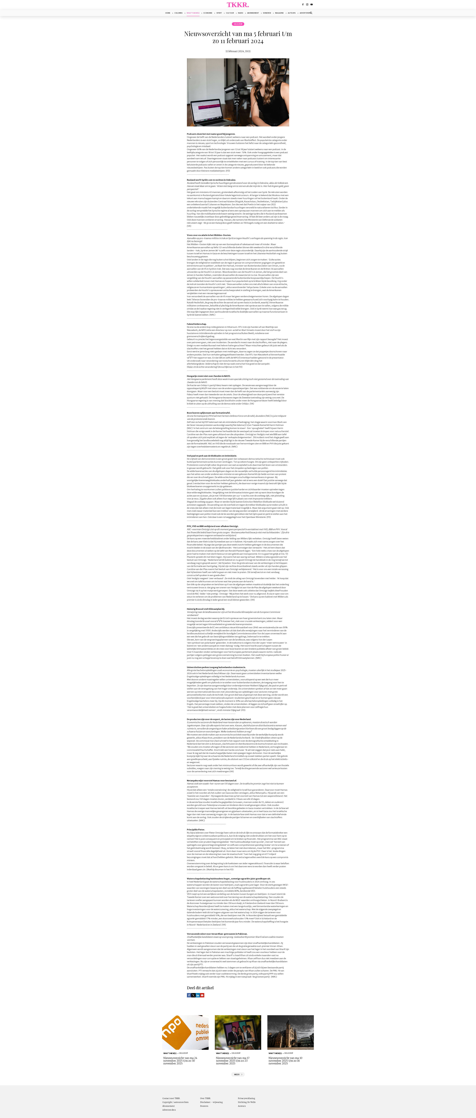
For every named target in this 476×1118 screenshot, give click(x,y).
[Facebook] (303, 4)
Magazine (279, 13)
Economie (208, 13)
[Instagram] (307, 4)
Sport (219, 13)
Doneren (267, 13)
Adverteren (305, 13)
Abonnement (253, 13)
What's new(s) (193, 13)
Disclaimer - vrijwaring (211, 1102)
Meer (236, 1074)
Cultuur (230, 13)
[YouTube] (312, 4)
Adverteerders (169, 1110)
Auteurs (292, 13)
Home (167, 13)
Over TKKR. (205, 1098)
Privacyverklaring (246, 1098)
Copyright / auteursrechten (175, 1102)
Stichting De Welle (247, 1102)
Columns (178, 13)
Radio (240, 13)
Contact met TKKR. (171, 1098)
